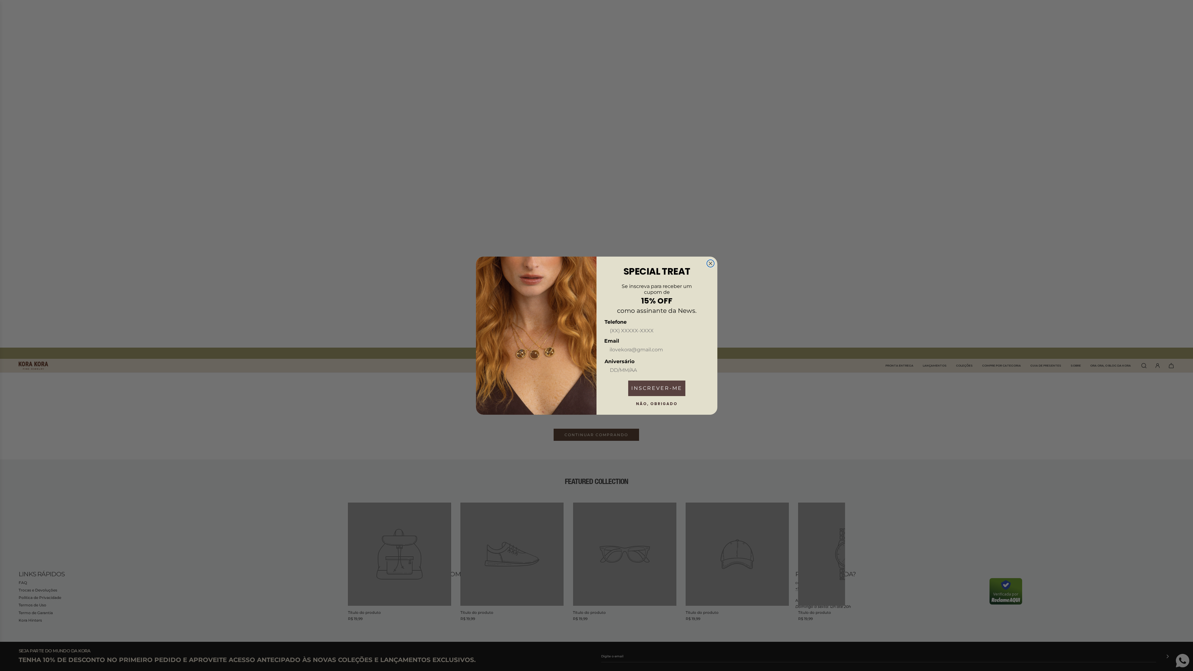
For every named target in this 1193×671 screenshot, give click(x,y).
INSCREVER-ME (656, 388)
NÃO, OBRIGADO (657, 403)
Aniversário (619, 361)
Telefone (616, 322)
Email (611, 341)
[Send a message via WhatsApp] (1182, 660)
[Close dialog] (710, 263)
